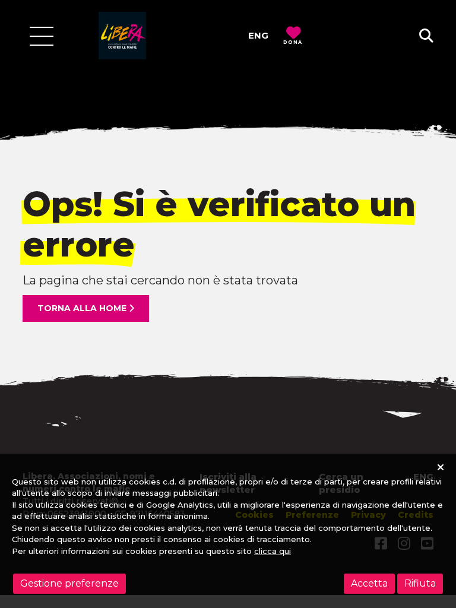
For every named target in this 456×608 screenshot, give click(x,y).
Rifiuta (420, 583)
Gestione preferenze (69, 583)
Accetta (369, 583)
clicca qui (272, 551)
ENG (258, 35)
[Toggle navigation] (42, 36)
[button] (426, 36)
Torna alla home (83, 308)
